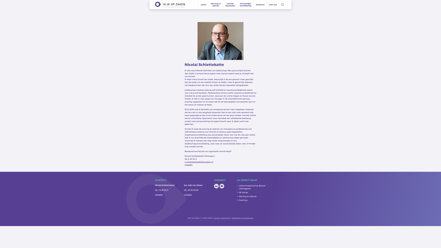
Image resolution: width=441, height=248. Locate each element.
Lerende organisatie (230, 5)
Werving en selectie (216, 5)
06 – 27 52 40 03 (191, 190)
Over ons (273, 5)
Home (203, 5)
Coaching (243, 200)
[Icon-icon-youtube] (222, 186)
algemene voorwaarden (242, 218)
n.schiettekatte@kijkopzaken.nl (199, 162)
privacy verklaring (222, 218)
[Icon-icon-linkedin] (216, 186)
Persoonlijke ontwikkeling (245, 5)
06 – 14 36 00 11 (161, 190)
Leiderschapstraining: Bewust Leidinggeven (252, 187)
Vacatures (260, 5)
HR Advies (243, 192)
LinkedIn (189, 165)
